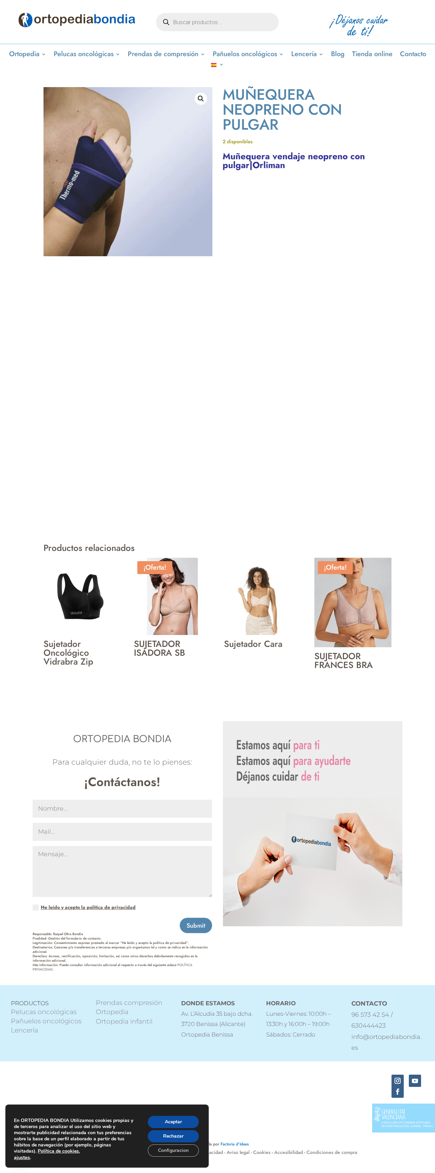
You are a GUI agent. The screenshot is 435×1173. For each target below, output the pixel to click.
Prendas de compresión (163, 55)
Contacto (413, 55)
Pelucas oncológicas (84, 55)
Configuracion (173, 1150)
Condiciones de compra (332, 1152)
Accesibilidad (288, 1152)
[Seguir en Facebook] (398, 1092)
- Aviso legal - (238, 1152)
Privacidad (212, 1152)
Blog (338, 55)
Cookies (262, 1152)
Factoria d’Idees (235, 1144)
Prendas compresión (129, 1003)
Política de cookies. (59, 1151)
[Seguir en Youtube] (415, 1081)
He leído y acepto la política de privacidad (88, 907)
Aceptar (173, 1122)
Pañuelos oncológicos (245, 55)
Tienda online (372, 55)
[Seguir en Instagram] (398, 1081)
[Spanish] (217, 65)
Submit (196, 925)
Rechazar (173, 1136)
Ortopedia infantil (124, 1021)
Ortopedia (24, 55)
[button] (201, 99)
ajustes (22, 1157)
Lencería (304, 55)
